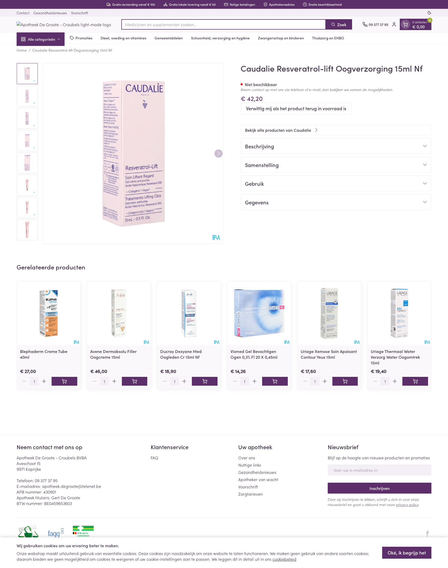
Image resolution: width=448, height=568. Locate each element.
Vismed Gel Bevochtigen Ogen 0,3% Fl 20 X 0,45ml (253, 354)
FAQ (154, 457)
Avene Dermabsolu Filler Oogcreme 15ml (113, 354)
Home (22, 50)
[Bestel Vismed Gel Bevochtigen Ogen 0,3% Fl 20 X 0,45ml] (275, 381)
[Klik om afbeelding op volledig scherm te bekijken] (133, 153)
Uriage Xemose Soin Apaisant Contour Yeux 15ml (329, 354)
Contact (23, 12)
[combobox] (223, 24)
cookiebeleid (284, 559)
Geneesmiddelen (169, 37)
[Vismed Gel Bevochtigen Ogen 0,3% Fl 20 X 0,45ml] (259, 313)
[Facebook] (427, 534)
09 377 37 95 (46, 480)
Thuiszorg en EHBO (328, 37)
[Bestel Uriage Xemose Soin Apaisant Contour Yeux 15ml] (345, 381)
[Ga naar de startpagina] (64, 24)
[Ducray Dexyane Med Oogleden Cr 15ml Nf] (189, 313)
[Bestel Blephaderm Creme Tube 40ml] (64, 381)
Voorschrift (79, 12)
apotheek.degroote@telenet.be (71, 486)
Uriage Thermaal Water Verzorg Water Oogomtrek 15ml (395, 356)
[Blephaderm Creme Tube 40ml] (48, 313)
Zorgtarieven (250, 494)
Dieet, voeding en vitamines (123, 37)
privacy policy (407, 504)
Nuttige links (249, 465)
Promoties (83, 37)
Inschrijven (379, 488)
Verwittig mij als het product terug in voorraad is (296, 108)
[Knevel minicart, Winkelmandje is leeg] (405, 24)
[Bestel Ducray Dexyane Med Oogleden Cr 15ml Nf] (205, 381)
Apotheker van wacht (258, 479)
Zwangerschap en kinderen (281, 37)
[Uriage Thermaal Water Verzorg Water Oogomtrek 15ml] (399, 313)
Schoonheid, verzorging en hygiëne (220, 37)
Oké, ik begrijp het (407, 552)
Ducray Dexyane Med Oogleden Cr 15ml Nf (181, 354)
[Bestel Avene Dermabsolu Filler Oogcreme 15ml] (135, 381)
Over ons (246, 457)
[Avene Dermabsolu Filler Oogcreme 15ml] (119, 313)
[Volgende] (218, 153)
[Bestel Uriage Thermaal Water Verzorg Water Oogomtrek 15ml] (415, 381)
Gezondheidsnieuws (50, 12)
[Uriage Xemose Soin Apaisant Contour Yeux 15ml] (329, 313)
